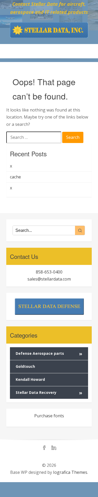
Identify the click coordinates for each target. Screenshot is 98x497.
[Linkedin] (54, 448)
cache (15, 177)
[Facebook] (44, 448)
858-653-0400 (49, 272)
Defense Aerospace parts (49, 353)
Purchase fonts (49, 416)
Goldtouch (25, 366)
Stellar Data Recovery (49, 392)
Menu (49, 51)
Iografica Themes (70, 472)
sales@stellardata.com (49, 279)
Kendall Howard (30, 379)
